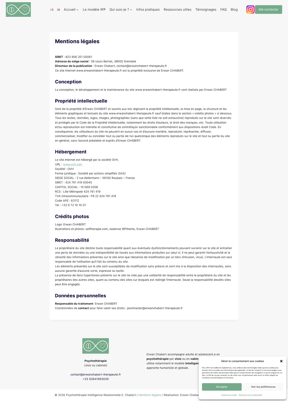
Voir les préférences (263, 386)
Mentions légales (149, 395)
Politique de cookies (229, 395)
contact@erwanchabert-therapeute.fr (95, 374)
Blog (234, 10)
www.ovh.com (72, 164)
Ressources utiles (177, 10)
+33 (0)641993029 (96, 379)
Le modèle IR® (94, 10)
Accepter (222, 386)
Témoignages (205, 10)
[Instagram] (250, 9)
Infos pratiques (148, 10)
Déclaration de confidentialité (250, 395)
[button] (281, 361)
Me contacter (268, 9)
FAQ (223, 10)
